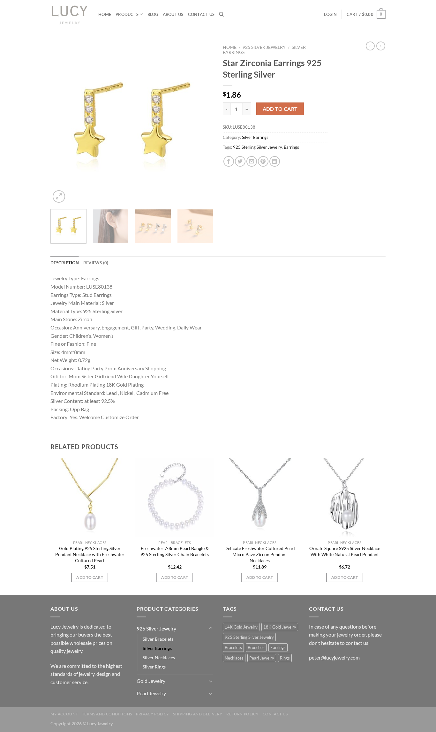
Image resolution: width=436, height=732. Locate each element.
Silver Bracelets (158, 639)
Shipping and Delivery (197, 714)
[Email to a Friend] (251, 161)
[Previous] (61, 123)
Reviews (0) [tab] (96, 262)
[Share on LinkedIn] (274, 161)
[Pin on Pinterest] (263, 161)
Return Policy (242, 714)
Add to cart (280, 109)
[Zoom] (59, 196)
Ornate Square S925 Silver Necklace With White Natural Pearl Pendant (344, 551)
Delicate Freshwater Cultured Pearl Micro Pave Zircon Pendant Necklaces (259, 554)
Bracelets (233, 647)
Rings (285, 657)
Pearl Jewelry (151, 693)
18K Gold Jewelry (279, 627)
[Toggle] (210, 628)
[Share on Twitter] (240, 161)
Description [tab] (64, 262)
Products (127, 14)
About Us (173, 14)
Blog (152, 14)
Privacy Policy (152, 714)
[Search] (221, 14)
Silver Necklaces (159, 657)
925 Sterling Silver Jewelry (257, 147)
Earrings (291, 147)
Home (104, 14)
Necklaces (234, 657)
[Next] (202, 123)
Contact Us (201, 14)
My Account (64, 714)
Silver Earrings (255, 137)
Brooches (256, 647)
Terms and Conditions (107, 714)
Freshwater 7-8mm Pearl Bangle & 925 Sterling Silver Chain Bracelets (174, 551)
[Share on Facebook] (228, 161)
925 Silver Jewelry (264, 47)
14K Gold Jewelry (241, 627)
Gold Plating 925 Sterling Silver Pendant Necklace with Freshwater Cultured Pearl (89, 554)
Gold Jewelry (151, 681)
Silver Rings (154, 666)
